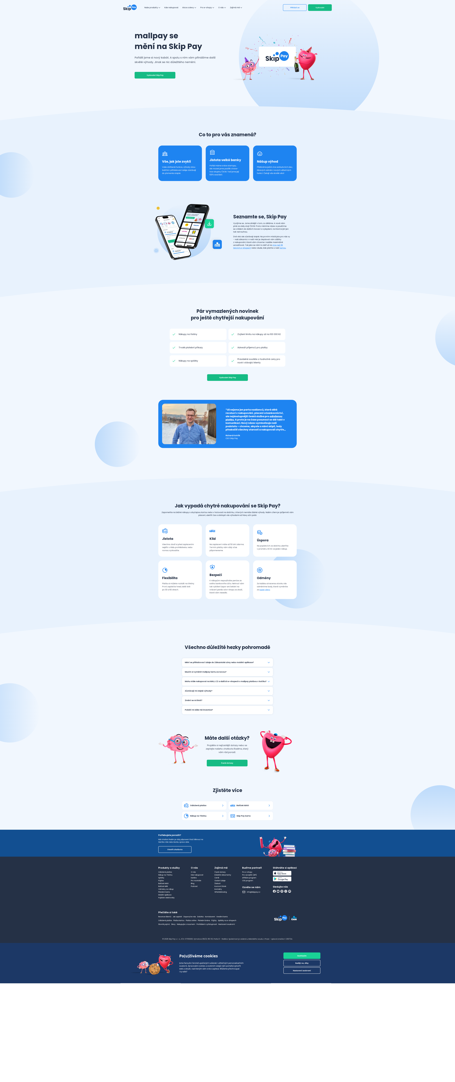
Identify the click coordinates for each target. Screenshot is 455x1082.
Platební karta (164, 892)
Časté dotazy (227, 763)
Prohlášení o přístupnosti (207, 924)
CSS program (247, 880)
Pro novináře (196, 880)
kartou (283, 248)
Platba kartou (178, 920)
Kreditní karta (222, 916)
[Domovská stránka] (130, 7)
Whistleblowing (220, 892)
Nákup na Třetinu (165, 875)
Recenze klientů (164, 916)
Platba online (191, 920)
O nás (193, 872)
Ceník (216, 878)
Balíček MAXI (163, 883)
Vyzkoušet (320, 7)
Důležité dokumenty (222, 875)
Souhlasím (302, 955)
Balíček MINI (163, 886)
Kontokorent (210, 916)
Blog (192, 883)
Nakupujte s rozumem (186, 924)
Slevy (173, 924)
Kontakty (218, 889)
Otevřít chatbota (174, 849)
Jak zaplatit (177, 916)
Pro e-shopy (247, 872)
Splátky (161, 878)
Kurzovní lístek (220, 886)
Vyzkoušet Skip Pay (155, 75)
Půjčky (214, 920)
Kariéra (194, 878)
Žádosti (217, 883)
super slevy (264, 589)
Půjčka (161, 880)
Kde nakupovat (197, 875)
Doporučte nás (190, 916)
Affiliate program (249, 878)
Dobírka (200, 916)
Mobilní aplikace (164, 895)
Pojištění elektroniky (166, 897)
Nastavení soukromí (226, 924)
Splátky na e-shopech (227, 920)
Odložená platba (165, 872)
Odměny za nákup (166, 889)
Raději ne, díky (302, 963)
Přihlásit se (294, 7)
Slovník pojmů (164, 924)
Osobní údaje (219, 880)
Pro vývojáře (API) (249, 875)
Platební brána (204, 920)
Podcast (194, 886)
